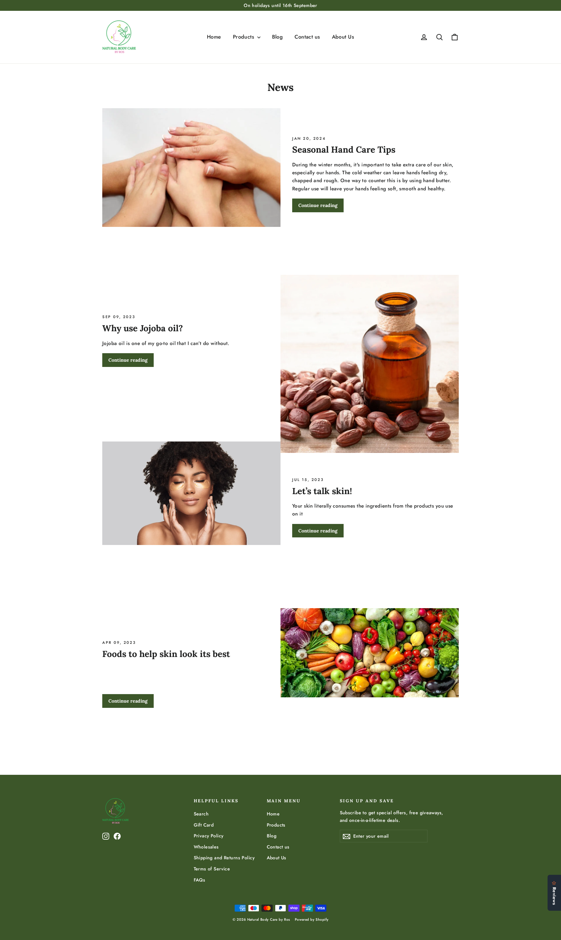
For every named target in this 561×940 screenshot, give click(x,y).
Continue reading (317, 205)
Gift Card (204, 825)
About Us (343, 37)
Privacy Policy (209, 835)
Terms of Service (212, 868)
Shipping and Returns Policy (224, 857)
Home (214, 37)
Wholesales (206, 847)
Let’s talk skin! (322, 490)
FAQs (199, 880)
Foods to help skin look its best (166, 653)
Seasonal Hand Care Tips (343, 149)
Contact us (307, 37)
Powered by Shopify (312, 919)
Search (201, 813)
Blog (277, 37)
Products (244, 37)
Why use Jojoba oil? (142, 328)
